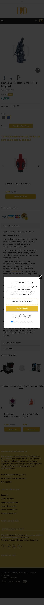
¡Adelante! (22, 308)
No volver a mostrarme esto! (23, 322)
